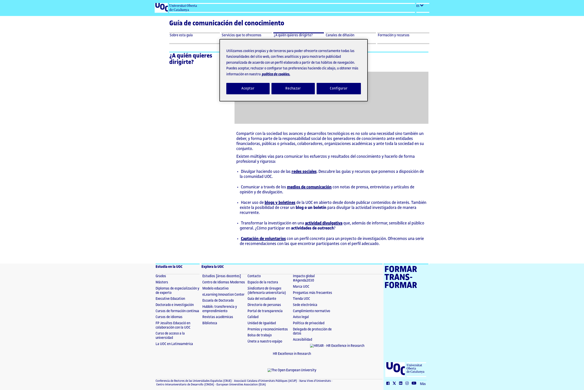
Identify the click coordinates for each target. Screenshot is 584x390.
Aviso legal (301, 317)
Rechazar (293, 88)
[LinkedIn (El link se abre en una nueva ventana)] (401, 383)
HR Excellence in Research (292, 354)
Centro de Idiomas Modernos (223, 282)
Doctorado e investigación (175, 305)
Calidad (253, 317)
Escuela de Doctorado (218, 301)
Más (423, 384)
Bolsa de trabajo (260, 335)
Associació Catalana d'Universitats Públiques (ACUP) (265, 380)
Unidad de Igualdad (262, 323)
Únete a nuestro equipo (265, 341)
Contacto (254, 276)
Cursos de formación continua (177, 311)
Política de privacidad (308, 323)
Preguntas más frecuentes (312, 293)
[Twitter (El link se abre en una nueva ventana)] (395, 383)
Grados (161, 276)
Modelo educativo (215, 288)
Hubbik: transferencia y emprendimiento (219, 309)
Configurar (339, 88)
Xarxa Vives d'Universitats (315, 380)
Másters (162, 282)
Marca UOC (301, 287)
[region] (293, 70)
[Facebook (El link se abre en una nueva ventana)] (389, 383)
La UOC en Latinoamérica (174, 344)
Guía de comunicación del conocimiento (226, 23)
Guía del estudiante (262, 299)
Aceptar (247, 88)
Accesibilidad (302, 340)
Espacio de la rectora (263, 282)
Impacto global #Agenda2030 (304, 278)
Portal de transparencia (265, 311)
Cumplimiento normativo (311, 311)
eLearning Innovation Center (223, 295)
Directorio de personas (264, 305)
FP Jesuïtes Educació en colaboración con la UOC (173, 325)
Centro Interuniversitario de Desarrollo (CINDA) (185, 384)
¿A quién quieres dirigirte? (190, 59)
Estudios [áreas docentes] (221, 276)
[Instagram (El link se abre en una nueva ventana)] (408, 383)
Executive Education (170, 299)
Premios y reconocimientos (268, 329)
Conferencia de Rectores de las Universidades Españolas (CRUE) (194, 380)
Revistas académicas (217, 317)
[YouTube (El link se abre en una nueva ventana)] (415, 383)
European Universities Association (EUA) (241, 384)
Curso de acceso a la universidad (170, 336)
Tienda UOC (301, 299)
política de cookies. (276, 74)
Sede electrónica (305, 305)
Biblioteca (209, 323)
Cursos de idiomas (169, 317)
